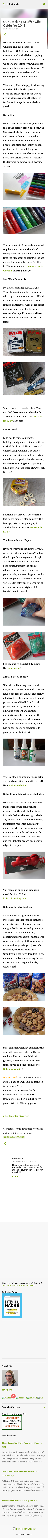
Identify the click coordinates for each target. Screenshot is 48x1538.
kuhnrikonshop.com (15, 898)
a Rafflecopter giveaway (16, 1116)
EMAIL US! (7, 1390)
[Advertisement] (24, 1250)
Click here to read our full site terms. (18, 1285)
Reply (15, 1176)
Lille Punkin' (13, 4)
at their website (17, 785)
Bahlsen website (12, 1069)
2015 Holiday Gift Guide (14, 1137)
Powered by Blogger (25, 1529)
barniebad (17, 1158)
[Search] (44, 4)
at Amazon (14, 668)
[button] (4, 34)
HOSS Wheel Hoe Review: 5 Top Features (19, 1500)
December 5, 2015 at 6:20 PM (24, 1161)
